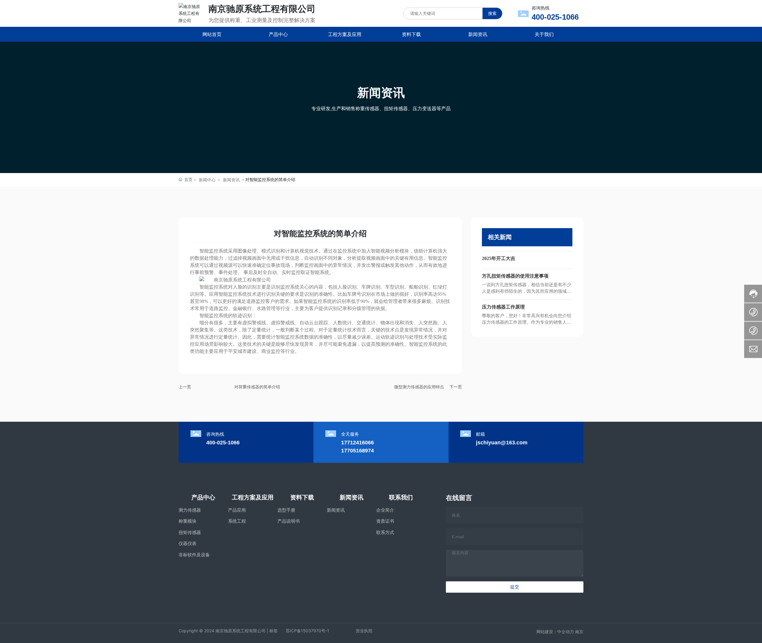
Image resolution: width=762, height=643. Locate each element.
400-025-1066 (555, 17)
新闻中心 (207, 179)
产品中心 (203, 497)
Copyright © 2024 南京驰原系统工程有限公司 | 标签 (228, 630)
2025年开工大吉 (498, 258)
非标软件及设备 (194, 555)
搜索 (492, 13)
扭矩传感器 (190, 532)
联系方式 (385, 532)
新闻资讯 (231, 179)
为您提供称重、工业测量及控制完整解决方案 (262, 20)
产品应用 (237, 510)
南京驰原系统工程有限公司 (262, 8)
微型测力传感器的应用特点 (419, 386)
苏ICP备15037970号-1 (307, 630)
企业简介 (385, 510)
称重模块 (187, 521)
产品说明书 (288, 521)
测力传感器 (190, 510)
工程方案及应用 (253, 497)
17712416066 (357, 443)
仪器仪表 (187, 543)
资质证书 (385, 521)
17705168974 (357, 451)
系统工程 (237, 521)
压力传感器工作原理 (503, 306)
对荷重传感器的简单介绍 (257, 386)
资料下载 (302, 497)
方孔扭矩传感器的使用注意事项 (515, 275)
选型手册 (286, 510)
